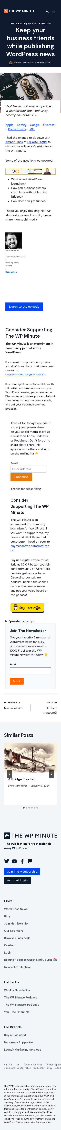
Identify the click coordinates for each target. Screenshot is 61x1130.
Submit (17, 681)
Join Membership (16, 923)
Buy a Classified (15, 1035)
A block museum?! (50, 707)
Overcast (49, 125)
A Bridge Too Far (21, 779)
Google (35, 125)
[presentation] (30, 758)
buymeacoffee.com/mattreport (25, 374)
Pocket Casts (17, 129)
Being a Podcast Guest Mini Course (28, 960)
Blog (7, 916)
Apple (9, 125)
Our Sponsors (13, 931)
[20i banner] (30, 171)
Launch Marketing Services (22, 1049)
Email (14, 463)
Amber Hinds (14, 142)
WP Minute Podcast (40, 23)
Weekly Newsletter (17, 990)
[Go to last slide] (9, 774)
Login (8, 952)
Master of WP (13, 705)
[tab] (24, 808)
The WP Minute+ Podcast (21, 1005)
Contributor (17, 23)
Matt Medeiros (25, 62)
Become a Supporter (18, 1042)
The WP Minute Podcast (20, 997)
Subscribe (21, 477)
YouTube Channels (16, 1012)
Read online (11, 272)
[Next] (51, 774)
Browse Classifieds (17, 938)
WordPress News (16, 909)
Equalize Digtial (37, 142)
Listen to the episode (24, 307)
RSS (32, 129)
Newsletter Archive (17, 967)
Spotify (21, 125)
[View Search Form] (45, 11)
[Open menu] (53, 11)
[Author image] (10, 63)
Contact (10, 945)
